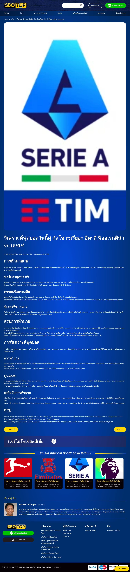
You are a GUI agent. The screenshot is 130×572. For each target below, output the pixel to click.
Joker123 (66, 536)
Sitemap (57, 567)
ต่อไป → (120, 429)
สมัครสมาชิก (95, 5)
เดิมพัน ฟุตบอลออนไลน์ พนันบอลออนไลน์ (49, 542)
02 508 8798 (20, 540)
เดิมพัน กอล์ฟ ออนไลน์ (49, 537)
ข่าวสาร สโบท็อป (113, 531)
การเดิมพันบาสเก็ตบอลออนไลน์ (51, 532)
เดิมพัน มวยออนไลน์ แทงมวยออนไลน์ (50, 548)
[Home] (15, 5)
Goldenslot (67, 530)
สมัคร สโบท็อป (90, 531)
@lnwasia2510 (117, 5)
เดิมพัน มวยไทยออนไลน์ (49, 553)
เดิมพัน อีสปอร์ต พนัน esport (51, 557)
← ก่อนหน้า (11, 429)
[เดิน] (81, 5)
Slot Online (67, 533)
